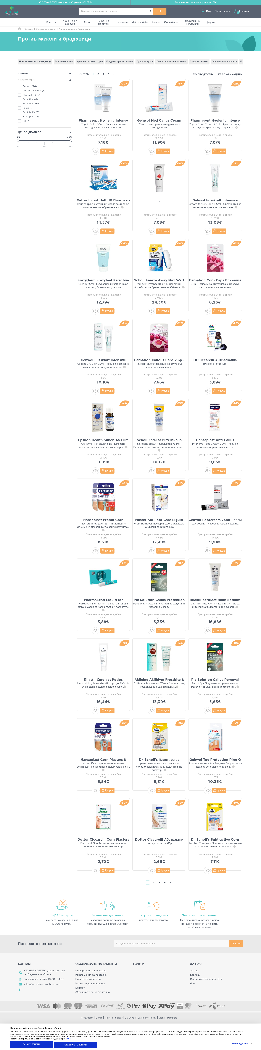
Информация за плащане (90, 970)
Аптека (156, 22)
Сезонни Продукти (103, 22)
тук (69, 1039)
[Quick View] (95, 151)
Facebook (20, 989)
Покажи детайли (240, 1043)
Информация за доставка (90, 975)
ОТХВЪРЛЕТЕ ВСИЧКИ (75, 1045)
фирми (211, 22)
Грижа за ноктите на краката (171, 61)
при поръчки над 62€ (196, 2)
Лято (87, 22)
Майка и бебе (140, 22)
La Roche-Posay (147, 1018)
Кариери (195, 975)
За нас (194, 970)
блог (192, 983)
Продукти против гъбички (119, 61)
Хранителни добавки (70, 22)
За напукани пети (64, 61)
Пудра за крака (145, 61)
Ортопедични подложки (224, 61)
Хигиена (123, 22)
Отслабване (171, 22)
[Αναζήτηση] (159, 11)
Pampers (172, 1018)
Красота (51, 22)
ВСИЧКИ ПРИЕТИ (31, 1044)
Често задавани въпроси (90, 983)
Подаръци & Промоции (192, 22)
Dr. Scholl (130, 1018)
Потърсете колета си (88, 979)
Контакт (80, 988)
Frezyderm (87, 1018)
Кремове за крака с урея (90, 61)
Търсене (236, 943)
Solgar (118, 1018)
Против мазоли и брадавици (35, 61)
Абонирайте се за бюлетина (92, 992)
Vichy (162, 1018)
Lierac (98, 1018)
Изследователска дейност (206, 979)
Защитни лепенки (199, 61)
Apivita (109, 1018)
